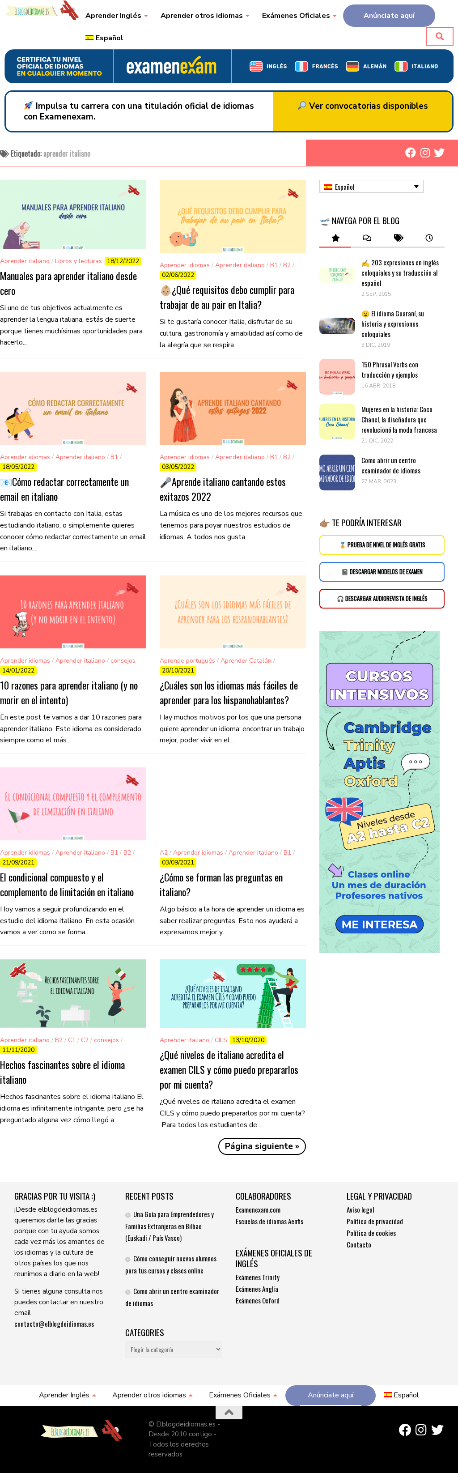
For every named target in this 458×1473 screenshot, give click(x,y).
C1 (72, 1040)
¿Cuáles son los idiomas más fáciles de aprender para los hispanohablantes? (229, 692)
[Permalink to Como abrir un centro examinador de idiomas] (337, 472)
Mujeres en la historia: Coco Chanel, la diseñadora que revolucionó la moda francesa (399, 419)
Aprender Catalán (246, 660)
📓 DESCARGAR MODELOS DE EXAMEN (382, 571)
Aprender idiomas (185, 265)
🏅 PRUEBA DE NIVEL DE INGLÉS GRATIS (382, 545)
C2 (85, 1040)
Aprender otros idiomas (202, 16)
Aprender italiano (25, 261)
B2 (287, 265)
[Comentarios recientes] (366, 238)
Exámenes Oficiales (296, 16)
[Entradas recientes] (429, 238)
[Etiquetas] (397, 238)
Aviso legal (360, 1209)
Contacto (359, 1244)
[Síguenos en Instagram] (425, 152)
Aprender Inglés (113, 16)
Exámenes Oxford (258, 1300)
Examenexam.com (258, 1209)
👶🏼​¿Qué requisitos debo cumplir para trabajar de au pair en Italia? (227, 296)
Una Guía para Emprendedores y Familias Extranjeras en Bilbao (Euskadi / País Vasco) (169, 1226)
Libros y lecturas (78, 261)
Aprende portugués (187, 660)
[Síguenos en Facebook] (410, 152)
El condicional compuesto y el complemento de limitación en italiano (67, 884)
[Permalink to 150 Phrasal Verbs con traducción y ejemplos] (337, 377)
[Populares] (335, 238)
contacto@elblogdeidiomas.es (54, 1323)
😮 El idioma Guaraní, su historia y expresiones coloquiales (392, 323)
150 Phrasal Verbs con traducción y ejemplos (389, 369)
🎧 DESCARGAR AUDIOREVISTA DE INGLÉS (382, 598)
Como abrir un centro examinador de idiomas (390, 465)
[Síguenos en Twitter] (439, 152)
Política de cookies (371, 1233)
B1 (274, 265)
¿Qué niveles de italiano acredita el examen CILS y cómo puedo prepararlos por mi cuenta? (229, 1069)
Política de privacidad (375, 1221)
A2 (164, 852)
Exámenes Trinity (258, 1277)
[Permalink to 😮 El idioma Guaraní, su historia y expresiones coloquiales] (337, 326)
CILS (221, 1040)
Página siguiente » (262, 1146)
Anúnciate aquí (389, 16)
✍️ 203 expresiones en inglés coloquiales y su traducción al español (400, 272)
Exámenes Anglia (257, 1289)
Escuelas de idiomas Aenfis (269, 1221)
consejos (123, 660)
